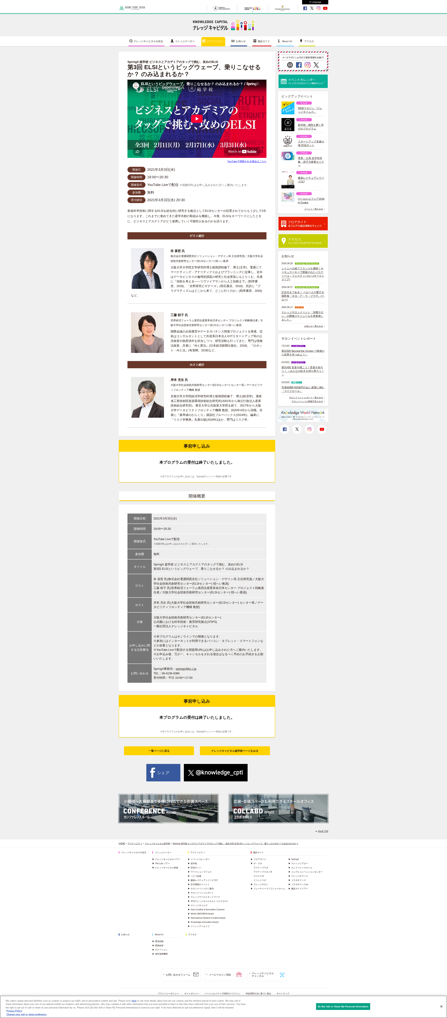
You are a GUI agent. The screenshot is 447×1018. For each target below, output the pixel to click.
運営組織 (157, 941)
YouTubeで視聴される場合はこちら (246, 161)
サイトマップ (283, 993)
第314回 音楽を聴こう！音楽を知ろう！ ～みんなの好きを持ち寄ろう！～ (302, 371)
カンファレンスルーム (300, 867)
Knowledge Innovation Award (203, 922)
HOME (122, 843)
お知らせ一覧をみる (313, 326)
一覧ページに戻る (159, 750)
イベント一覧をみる (313, 209)
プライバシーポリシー (168, 993)
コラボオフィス (297, 880)
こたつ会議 (194, 876)
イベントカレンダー (199, 859)
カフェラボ (259, 876)
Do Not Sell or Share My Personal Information (343, 1006)
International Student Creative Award (206, 918)
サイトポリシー (191, 993)
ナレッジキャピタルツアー (166, 859)
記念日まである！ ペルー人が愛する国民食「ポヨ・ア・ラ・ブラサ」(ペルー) (302, 296)
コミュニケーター (185, 41)
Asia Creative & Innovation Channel (206, 909)
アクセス (309, 41)
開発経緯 (157, 945)
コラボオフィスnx (298, 884)
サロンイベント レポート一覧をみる (306, 398)
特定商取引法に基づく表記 (258, 993)
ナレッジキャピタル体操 (165, 867)
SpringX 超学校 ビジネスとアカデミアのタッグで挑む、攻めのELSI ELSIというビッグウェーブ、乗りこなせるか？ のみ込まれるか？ (235, 843)
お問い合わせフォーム (178, 974)
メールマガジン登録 (220, 974)
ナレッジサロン (259, 884)
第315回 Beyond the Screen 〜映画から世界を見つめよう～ (303, 352)
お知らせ (241, 41)
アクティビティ (215, 41)
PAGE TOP (323, 831)
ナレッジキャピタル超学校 (157, 843)
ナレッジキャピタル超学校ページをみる (234, 750)
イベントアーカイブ (199, 926)
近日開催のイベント (199, 884)
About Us (287, 41)
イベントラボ (260, 880)
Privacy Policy (14, 1011)
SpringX (293, 859)
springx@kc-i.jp (186, 669)
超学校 (192, 863)
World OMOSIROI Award (201, 914)
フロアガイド (258, 859)
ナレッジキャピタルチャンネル (263, 974)
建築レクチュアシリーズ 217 (203, 880)
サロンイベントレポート (201, 893)
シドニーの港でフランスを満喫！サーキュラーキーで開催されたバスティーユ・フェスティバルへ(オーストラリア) (302, 274)
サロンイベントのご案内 (201, 888)
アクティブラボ (261, 867)
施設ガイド (264, 41)
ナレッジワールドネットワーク (204, 897)
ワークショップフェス (200, 872)
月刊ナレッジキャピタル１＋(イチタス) (208, 901)
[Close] (441, 1006)
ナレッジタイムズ (197, 905)
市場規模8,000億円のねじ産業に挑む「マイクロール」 (302, 389)
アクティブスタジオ (263, 872)
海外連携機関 (160, 954)
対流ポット (194, 867)
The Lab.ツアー (161, 863)
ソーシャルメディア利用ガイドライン (222, 993)
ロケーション (160, 950)
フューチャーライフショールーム (268, 888)
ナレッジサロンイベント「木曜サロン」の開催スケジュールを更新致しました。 (302, 316)
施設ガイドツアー (298, 888)
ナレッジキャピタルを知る (148, 41)
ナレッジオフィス (298, 876)
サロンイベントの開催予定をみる (307, 401)
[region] (223, 1007)
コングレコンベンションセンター (305, 872)
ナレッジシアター (298, 863)
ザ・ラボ (256, 863)
